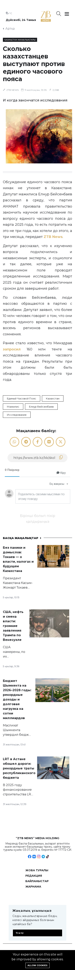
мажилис (13, 406)
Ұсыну (20, 933)
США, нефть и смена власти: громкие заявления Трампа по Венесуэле (13, 626)
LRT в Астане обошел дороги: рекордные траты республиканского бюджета (19, 768)
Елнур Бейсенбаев (41, 406)
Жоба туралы (36, 870)
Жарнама (33, 886)
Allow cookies (38, 965)
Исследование (17, 414)
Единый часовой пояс (21, 398)
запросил (12, 349)
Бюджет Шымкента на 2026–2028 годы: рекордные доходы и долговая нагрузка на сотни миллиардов (17, 699)
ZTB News (53, 237)
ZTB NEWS (12, 89)
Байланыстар (37, 881)
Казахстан (52, 398)
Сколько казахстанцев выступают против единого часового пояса (34, 64)
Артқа (10, 28)
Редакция (33, 875)
